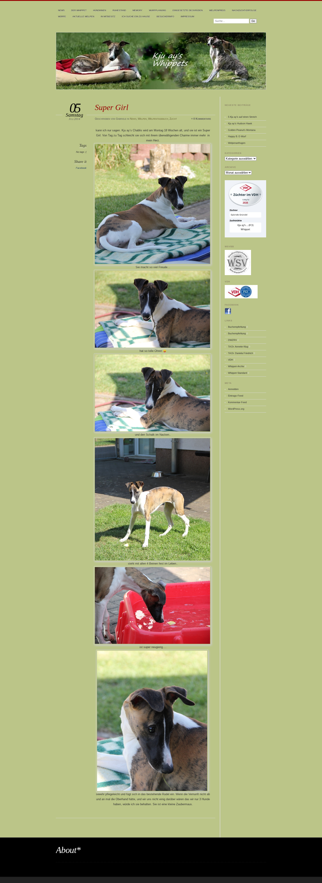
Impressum (187, 16)
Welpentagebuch (158, 118)
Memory (137, 10)
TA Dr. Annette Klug (238, 346)
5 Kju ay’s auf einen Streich (242, 117)
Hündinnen (99, 10)
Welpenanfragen (236, 143)
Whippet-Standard (237, 373)
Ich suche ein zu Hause (136, 16)
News (61, 10)
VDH (230, 359)
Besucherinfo (165, 16)
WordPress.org (236, 409)
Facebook (81, 168)
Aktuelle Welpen (83, 16)
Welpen (142, 118)
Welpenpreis (217, 10)
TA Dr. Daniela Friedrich (240, 353)
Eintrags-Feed (235, 395)
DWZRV (232, 340)
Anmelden (233, 389)
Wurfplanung (157, 10)
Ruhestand (119, 10)
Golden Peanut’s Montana (241, 130)
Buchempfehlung (237, 327)
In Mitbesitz (108, 16)
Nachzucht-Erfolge (244, 10)
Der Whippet (79, 10)
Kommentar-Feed (237, 402)
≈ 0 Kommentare (201, 118)
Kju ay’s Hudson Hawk (240, 123)
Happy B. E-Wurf (237, 136)
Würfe (62, 16)
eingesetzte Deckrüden (188, 10)
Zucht (173, 118)
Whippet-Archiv (236, 366)
